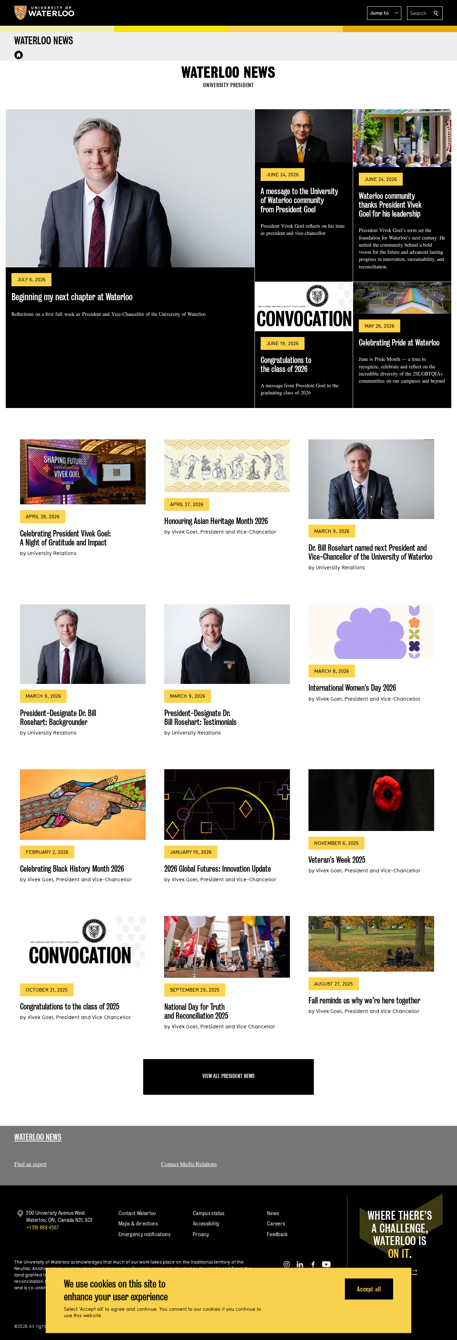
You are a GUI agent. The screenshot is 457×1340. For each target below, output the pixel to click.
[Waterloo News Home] (18, 55)
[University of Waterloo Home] (44, 13)
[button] (384, 13)
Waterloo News (37, 1137)
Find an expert (30, 1164)
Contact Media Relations (189, 1164)
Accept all (369, 1289)
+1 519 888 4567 (42, 1227)
